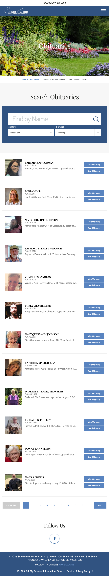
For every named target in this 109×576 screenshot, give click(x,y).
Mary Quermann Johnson (41, 334)
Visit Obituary (96, 164)
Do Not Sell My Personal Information (36, 571)
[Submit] (96, 119)
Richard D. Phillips (38, 420)
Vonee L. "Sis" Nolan (38, 277)
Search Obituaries (30, 79)
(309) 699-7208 (58, 3)
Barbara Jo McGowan (39, 162)
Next (100, 505)
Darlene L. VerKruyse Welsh (44, 391)
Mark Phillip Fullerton (41, 219)
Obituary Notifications (54, 79)
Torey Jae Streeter (38, 305)
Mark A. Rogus (34, 477)
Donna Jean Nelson (38, 448)
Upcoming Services (78, 79)
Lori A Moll (33, 191)
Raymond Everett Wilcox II (43, 248)
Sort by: (12, 127)
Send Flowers (96, 170)
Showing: (60, 127)
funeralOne (66, 564)
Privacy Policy (83, 571)
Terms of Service (65, 571)
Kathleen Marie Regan (40, 362)
